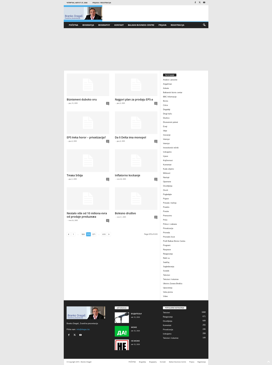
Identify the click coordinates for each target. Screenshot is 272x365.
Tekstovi (166, 275)
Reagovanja (168, 254)
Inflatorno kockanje (127, 175)
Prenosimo (167, 216)
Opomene (167, 182)
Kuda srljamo (168, 169)
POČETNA (73, 25)
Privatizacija (168, 228)
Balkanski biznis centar (172, 92)
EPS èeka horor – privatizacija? (86, 137)
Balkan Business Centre (141, 25)
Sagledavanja (168, 267)
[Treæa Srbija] (88, 160)
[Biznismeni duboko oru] (88, 84)
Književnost (168, 160)
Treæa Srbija (75, 175)
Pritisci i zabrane (170, 224)
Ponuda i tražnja (169, 203)
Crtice (165, 105)
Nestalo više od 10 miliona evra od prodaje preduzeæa (87, 215)
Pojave (166, 199)
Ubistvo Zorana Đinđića (172, 283)
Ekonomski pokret (170, 122)
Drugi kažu (167, 114)
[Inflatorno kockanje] (136, 160)
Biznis (165, 101)
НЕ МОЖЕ (135, 341)
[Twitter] (199, 3)
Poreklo (166, 207)
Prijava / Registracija (102, 3)
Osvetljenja (167, 186)
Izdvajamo (167, 152)
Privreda (166, 233)
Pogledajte (167, 194)
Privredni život (169, 237)
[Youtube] (204, 3)
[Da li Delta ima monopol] (136, 122)
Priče (165, 220)
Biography (104, 25)
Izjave (165, 156)
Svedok (166, 271)
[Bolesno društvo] (136, 198)
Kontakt (119, 25)
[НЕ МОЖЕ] (122, 345)
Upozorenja (167, 288)
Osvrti (165, 190)
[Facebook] (195, 3)
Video (165, 296)
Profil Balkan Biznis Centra (174, 241)
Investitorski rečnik (171, 148)
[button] (204, 25)
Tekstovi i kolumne (170, 279)
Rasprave (167, 250)
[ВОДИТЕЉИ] (122, 317)
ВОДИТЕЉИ (136, 313)
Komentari (167, 165)
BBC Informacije (170, 97)
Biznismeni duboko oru (82, 99)
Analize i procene (170, 80)
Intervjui (166, 139)
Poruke (166, 211)
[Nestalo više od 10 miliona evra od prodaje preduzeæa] (88, 198)
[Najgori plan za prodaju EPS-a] (136, 84)
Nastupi (166, 177)
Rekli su (166, 258)
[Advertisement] (136, 49)
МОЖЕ (134, 327)
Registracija (177, 25)
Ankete (166, 88)
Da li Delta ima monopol (130, 137)
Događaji (166, 109)
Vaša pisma (168, 292)
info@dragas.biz (83, 329)
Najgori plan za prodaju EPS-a (134, 99)
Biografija (88, 25)
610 (103, 234)
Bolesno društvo (125, 213)
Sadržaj (166, 262)
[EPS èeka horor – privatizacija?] (88, 122)
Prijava (162, 25)
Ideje (165, 131)
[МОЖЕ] (122, 331)
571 (93, 234)
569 (83, 234)
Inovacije (166, 135)
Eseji (165, 126)
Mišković (166, 173)
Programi (166, 245)
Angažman (167, 84)
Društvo (166, 118)
